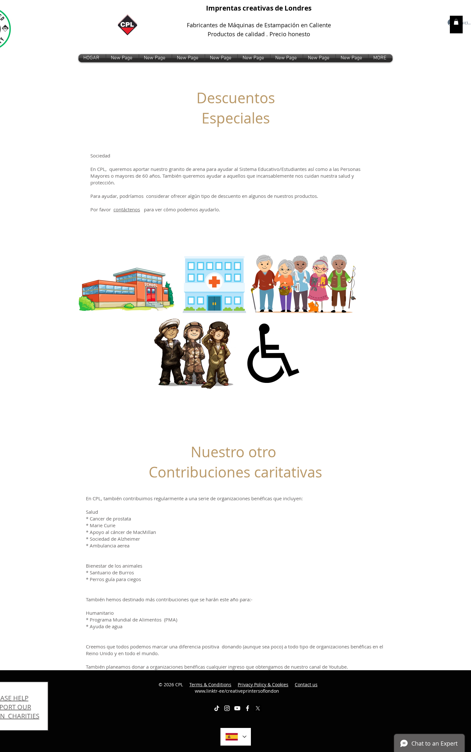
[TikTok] (216, 708)
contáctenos (126, 209)
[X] (257, 708)
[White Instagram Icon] (227, 708)
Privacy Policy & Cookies (263, 684)
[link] (456, 22)
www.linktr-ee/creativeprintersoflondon (256, 687)
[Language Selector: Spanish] (235, 737)
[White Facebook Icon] (247, 708)
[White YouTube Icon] (237, 708)
